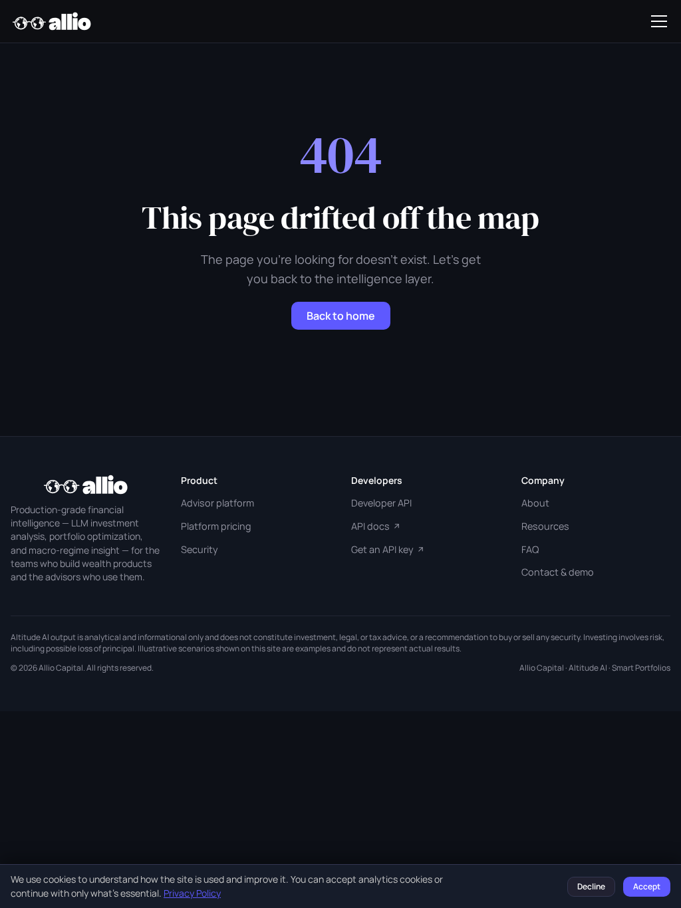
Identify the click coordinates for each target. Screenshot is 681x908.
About (535, 503)
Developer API (381, 503)
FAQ (530, 549)
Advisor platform (217, 503)
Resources (545, 526)
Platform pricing (216, 526)
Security (199, 549)
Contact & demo (557, 572)
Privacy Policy (192, 893)
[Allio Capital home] (51, 21)
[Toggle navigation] (659, 21)
